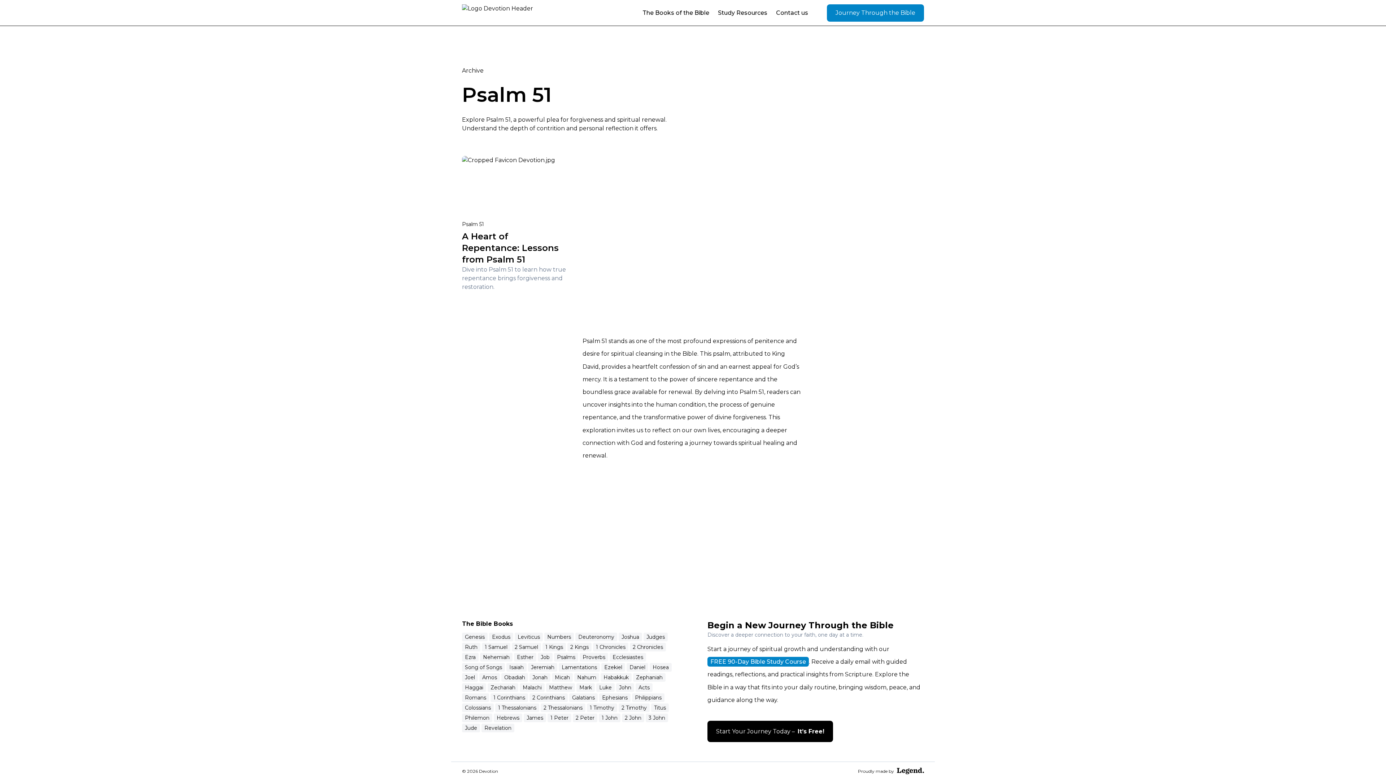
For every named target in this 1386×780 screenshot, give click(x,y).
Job (545, 657)
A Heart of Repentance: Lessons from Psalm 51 (510, 248)
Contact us (792, 12)
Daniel (637, 667)
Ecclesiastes (628, 657)
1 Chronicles (611, 647)
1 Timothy (602, 708)
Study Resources (742, 12)
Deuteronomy (596, 637)
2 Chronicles (648, 647)
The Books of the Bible (675, 12)
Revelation (497, 728)
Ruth (471, 647)
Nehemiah (496, 657)
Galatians (583, 697)
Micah (562, 677)
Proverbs (594, 657)
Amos (489, 677)
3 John (657, 718)
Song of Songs (483, 667)
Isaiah (516, 667)
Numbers (559, 637)
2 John (633, 718)
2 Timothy (634, 708)
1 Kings (554, 647)
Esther (525, 657)
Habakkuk (616, 677)
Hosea (661, 667)
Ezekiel (613, 667)
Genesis (475, 637)
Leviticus (529, 637)
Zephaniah (649, 677)
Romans (475, 697)
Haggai (474, 687)
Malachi (532, 687)
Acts (644, 687)
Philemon (477, 718)
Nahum (586, 677)
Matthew (560, 687)
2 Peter (585, 718)
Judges (655, 637)
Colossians (478, 708)
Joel (470, 677)
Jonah (540, 677)
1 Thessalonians (517, 708)
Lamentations (579, 667)
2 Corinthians (548, 697)
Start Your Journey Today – (770, 731)
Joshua (630, 637)
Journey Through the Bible (875, 12)
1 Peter (559, 718)
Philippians (648, 697)
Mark (585, 687)
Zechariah (503, 687)
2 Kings (579, 647)
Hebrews (508, 718)
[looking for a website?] (910, 771)
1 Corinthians (509, 697)
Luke (605, 687)
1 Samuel (496, 647)
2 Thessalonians (563, 708)
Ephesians (615, 697)
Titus (660, 708)
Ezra (470, 657)
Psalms (566, 657)
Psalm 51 (473, 224)
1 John (610, 718)
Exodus (501, 637)
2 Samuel (526, 647)
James (535, 718)
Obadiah (514, 677)
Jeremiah (542, 667)
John (625, 687)
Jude (471, 728)
